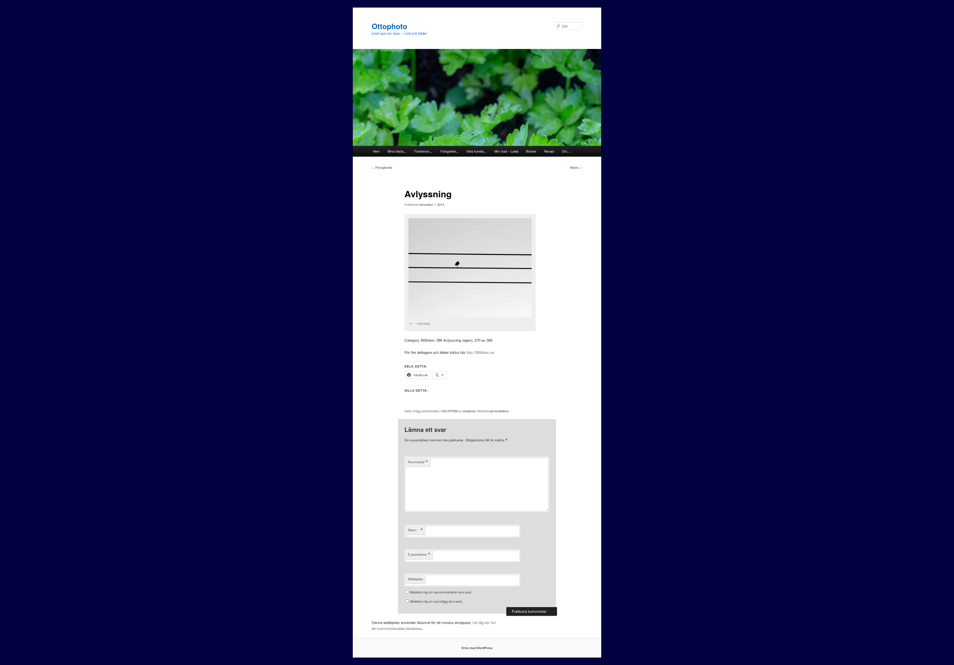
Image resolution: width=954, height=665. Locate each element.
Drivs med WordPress (477, 648)
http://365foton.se (480, 352)
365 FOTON (449, 411)
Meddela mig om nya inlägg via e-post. (436, 601)
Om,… (566, 151)
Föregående (382, 167)
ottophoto (469, 411)
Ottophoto (389, 26)
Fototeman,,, (423, 151)
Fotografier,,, (449, 151)
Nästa (576, 167)
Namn (415, 530)
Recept (549, 151)
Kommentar (418, 462)
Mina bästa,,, (397, 151)
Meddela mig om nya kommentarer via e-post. (441, 592)
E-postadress (419, 554)
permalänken (499, 411)
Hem (376, 151)
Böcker (531, 151)
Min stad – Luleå (506, 151)
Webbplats (415, 579)
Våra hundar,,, (476, 151)
